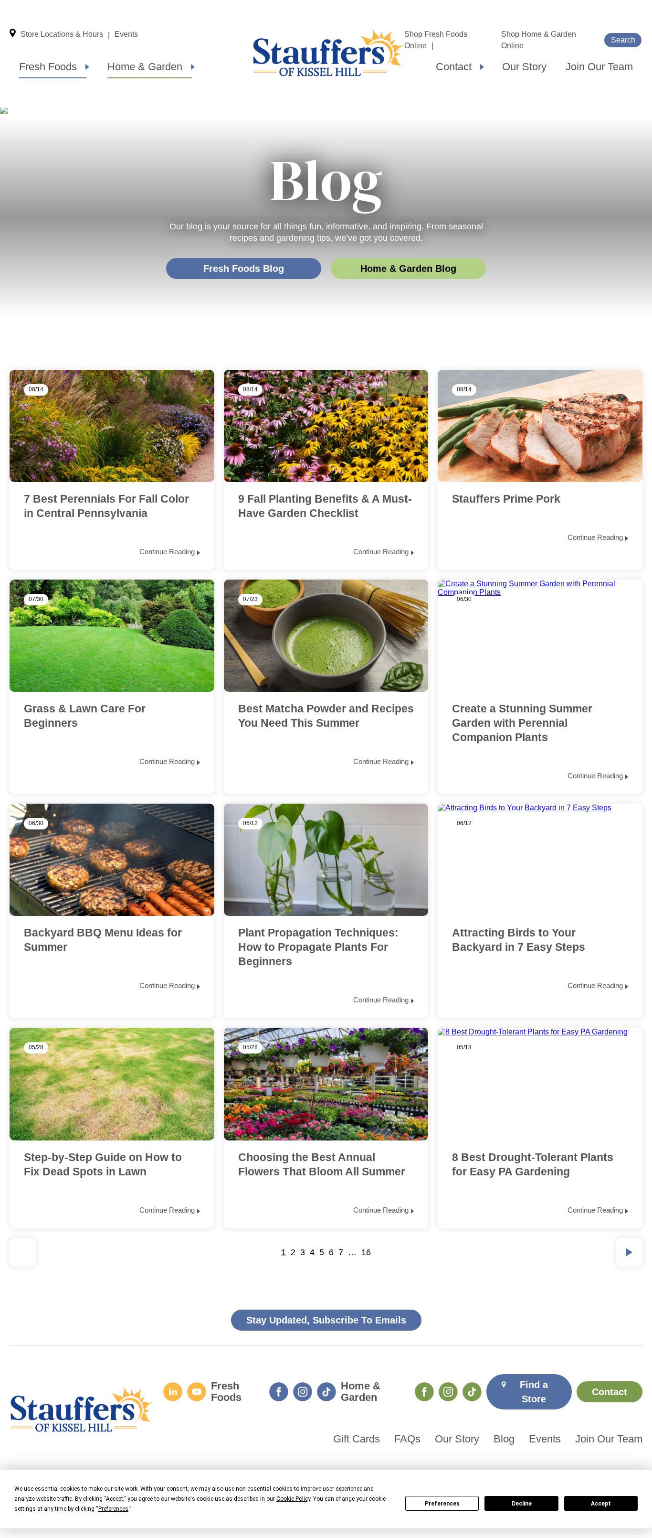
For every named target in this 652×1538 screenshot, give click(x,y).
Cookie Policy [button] (293, 1498)
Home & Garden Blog (408, 268)
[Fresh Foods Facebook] (278, 1391)
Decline (522, 1503)
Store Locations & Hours (62, 34)
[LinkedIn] (172, 1391)
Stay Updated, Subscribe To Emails (326, 1320)
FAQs (407, 1439)
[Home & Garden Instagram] (448, 1391)
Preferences (442, 1503)
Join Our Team (599, 67)
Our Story (524, 67)
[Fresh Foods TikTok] (326, 1391)
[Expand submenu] (87, 66)
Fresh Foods (48, 67)
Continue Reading (167, 552)
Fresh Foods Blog (243, 268)
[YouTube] (196, 1391)
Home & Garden (144, 67)
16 (366, 1252)
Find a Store (534, 1391)
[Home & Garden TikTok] (472, 1391)
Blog (504, 1439)
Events (126, 34)
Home (328, 52)
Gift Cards (356, 1439)
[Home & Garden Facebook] (424, 1391)
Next (629, 1252)
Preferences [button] (113, 1509)
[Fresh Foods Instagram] (302, 1391)
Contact (454, 67)
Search (623, 40)
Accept (601, 1503)
